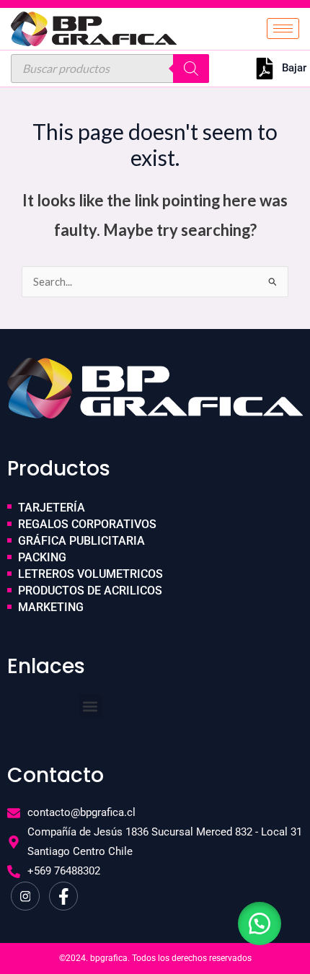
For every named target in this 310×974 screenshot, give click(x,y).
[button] (90, 706)
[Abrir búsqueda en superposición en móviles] (110, 68)
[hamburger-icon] (283, 28)
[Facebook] (63, 896)
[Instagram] (25, 896)
